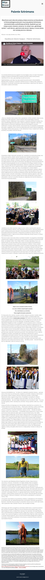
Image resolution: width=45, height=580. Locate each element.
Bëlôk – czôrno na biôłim (20, 567)
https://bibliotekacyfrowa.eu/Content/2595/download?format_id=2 (15, 566)
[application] (22, 54)
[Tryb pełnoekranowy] (42, 64)
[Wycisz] (40, 64)
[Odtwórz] (3, 64)
